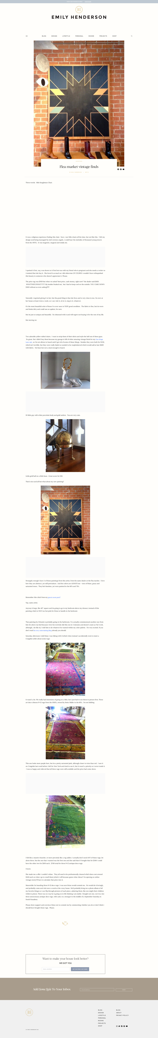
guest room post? (54, 597)
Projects (103, 36)
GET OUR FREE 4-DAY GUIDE (80, 969)
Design (54, 36)
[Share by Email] (123, 169)
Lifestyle (66, 36)
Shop (114, 36)
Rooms (91, 36)
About (119, 1012)
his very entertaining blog (42, 630)
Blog (44, 36)
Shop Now (88, 1)
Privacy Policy (122, 1015)
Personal (79, 36)
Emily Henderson (76, 172)
